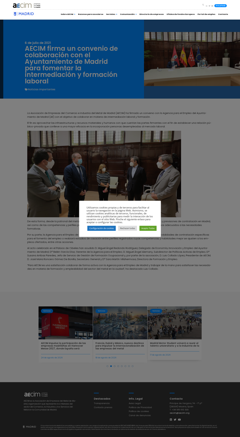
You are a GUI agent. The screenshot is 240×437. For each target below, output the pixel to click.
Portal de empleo (206, 14)
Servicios (110, 14)
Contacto (223, 14)
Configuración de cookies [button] (101, 228)
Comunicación (127, 14)
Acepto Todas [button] (148, 228)
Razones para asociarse (90, 14)
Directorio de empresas (151, 14)
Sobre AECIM (67, 14)
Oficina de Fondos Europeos (181, 14)
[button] (203, 4)
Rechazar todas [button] (127, 228)
